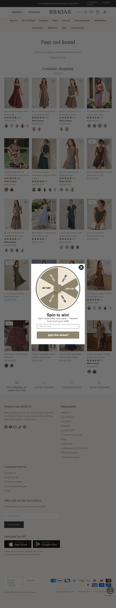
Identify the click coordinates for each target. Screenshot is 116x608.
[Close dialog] (81, 267)
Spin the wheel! (58, 335)
